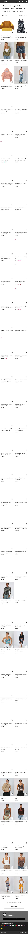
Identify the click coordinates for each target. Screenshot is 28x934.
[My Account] (19, 1)
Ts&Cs (26, 932)
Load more (14, 906)
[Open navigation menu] (2, 1)
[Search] (16, 1)
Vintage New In (6, 11)
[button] (1, 925)
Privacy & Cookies (21, 932)
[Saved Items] (23, 1)
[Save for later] (12, 33)
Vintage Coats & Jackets (17, 11)
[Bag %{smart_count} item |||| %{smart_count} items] (26, 1)
